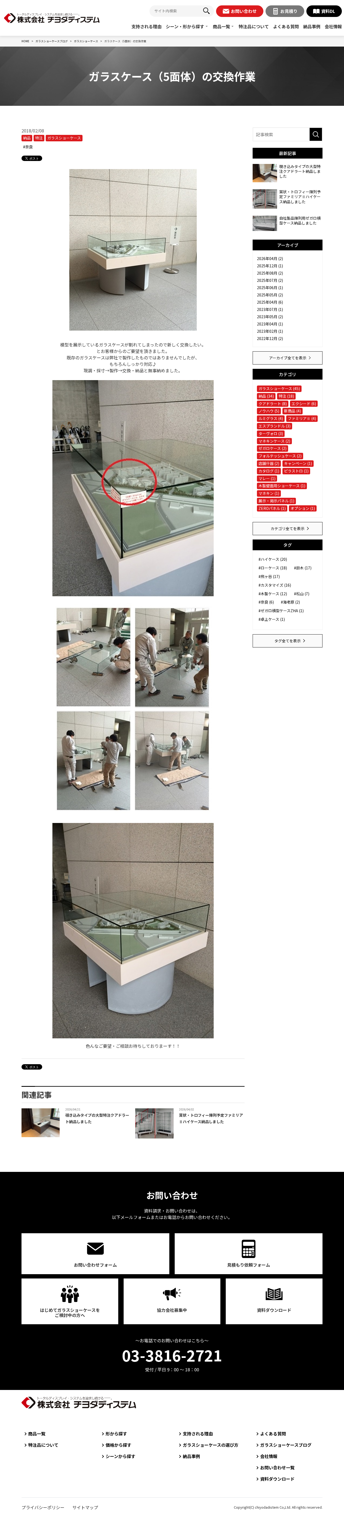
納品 (27, 138)
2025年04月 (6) (270, 302)
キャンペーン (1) (298, 463)
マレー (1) (267, 478)
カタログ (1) (269, 471)
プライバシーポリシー (43, 1507)
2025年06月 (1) (270, 287)
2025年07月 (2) (270, 280)
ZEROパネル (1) (272, 508)
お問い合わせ (244, 11)
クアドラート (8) (273, 403)
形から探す (116, 1433)
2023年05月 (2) (270, 316)
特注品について (254, 26)
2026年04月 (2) (270, 258)
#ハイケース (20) (273, 559)
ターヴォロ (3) (271, 433)
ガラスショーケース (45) (279, 388)
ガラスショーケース (64, 138)
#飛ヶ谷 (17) (269, 576)
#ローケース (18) (273, 567)
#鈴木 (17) (302, 567)
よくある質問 (286, 26)
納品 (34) (266, 396)
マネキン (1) (269, 493)
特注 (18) (286, 396)
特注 (39, 138)
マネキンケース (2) (274, 441)
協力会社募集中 (172, 1310)
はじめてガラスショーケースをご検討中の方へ (70, 1312)
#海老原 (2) (290, 602)
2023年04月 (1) (270, 324)
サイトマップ (85, 1507)
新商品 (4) (292, 411)
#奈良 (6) (266, 602)
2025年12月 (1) (270, 265)
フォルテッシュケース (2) (280, 455)
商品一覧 (221, 26)
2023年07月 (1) (270, 309)
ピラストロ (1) (296, 471)
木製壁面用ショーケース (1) (282, 485)
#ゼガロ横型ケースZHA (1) (281, 610)
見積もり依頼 (248, 1265)
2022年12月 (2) (270, 338)
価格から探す (118, 1445)
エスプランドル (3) (275, 426)
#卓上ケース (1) (272, 619)
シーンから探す (120, 1456)
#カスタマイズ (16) (275, 585)
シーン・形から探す (185, 26)
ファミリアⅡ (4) (302, 418)
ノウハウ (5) (269, 411)
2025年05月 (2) (270, 294)
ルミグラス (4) (271, 418)
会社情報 (333, 26)
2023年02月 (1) (270, 331)
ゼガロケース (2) (272, 448)
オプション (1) (303, 508)
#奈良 (28, 146)
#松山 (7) (301, 593)
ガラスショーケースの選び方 (210, 1445)
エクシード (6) (304, 403)
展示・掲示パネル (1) (276, 500)
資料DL (328, 11)
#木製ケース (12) (273, 593)
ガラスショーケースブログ (285, 1445)
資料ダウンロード (274, 1310)
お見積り (289, 11)
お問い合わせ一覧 (277, 1467)
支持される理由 (146, 26)
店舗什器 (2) (269, 463)
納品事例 (311, 26)
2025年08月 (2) (270, 273)
